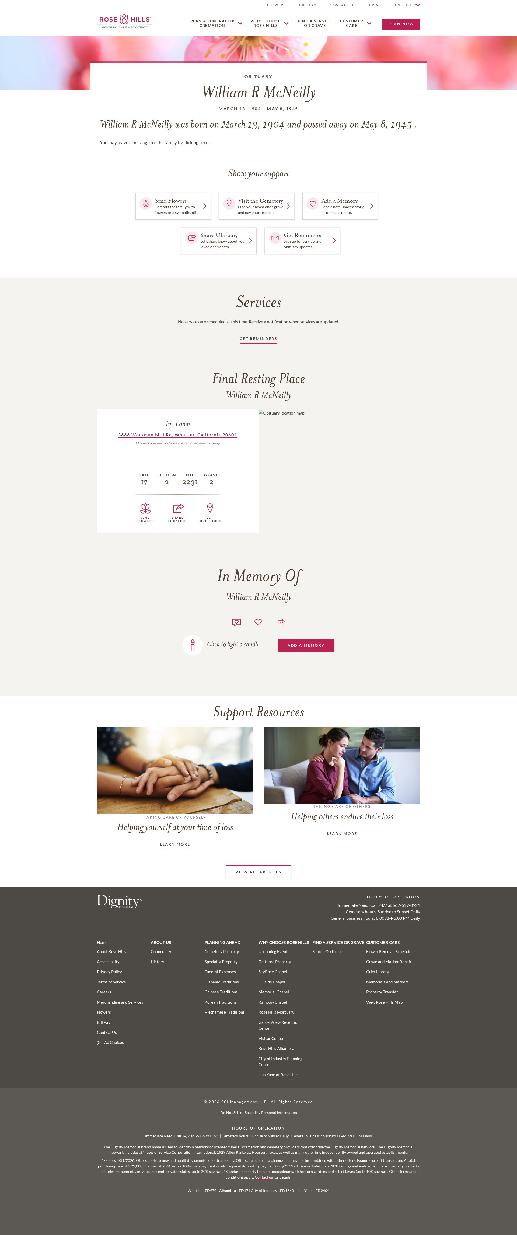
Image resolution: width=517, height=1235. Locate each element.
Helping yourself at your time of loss (175, 824)
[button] (375, 7)
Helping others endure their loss (342, 813)
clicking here (196, 142)
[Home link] (124, 20)
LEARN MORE (175, 844)
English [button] (404, 5)
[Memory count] (236, 622)
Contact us (264, 1177)
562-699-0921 (406, 905)
